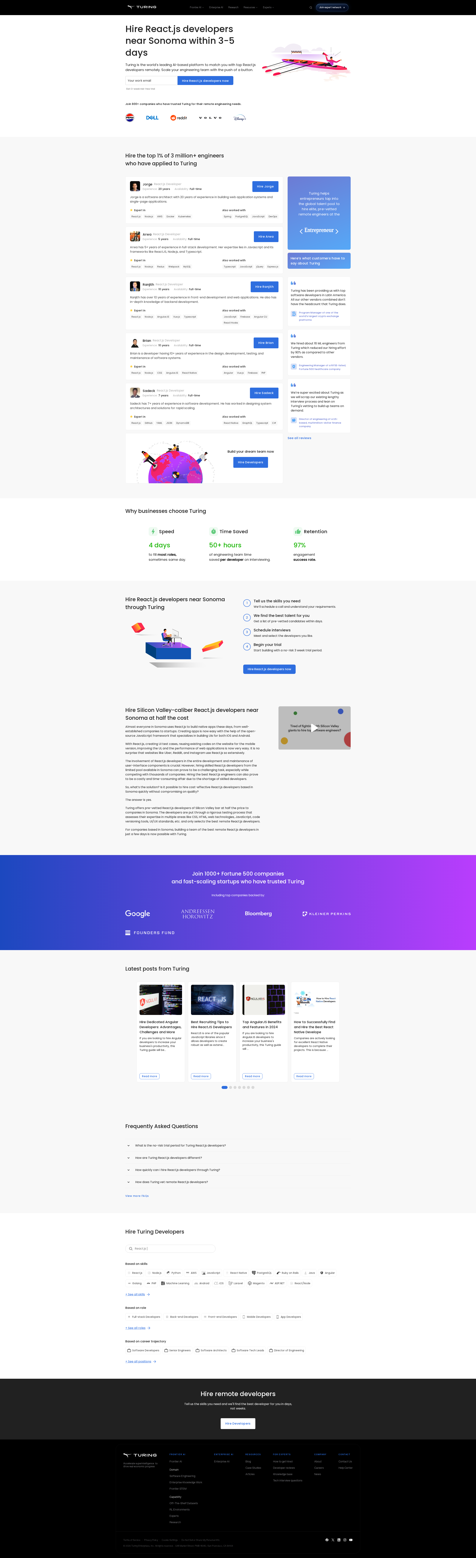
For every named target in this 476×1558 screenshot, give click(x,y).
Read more (149, 1076)
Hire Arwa (266, 236)
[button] (319, 208)
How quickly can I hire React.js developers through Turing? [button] (177, 1170)
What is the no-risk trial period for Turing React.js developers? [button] (180, 1145)
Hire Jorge (265, 186)
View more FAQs (137, 1196)
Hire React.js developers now (205, 81)
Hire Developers (250, 462)
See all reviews (299, 438)
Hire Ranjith (264, 287)
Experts (267, 7)
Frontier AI (195, 7)
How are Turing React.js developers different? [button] (168, 1158)
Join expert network (330, 7)
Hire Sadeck (264, 393)
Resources (249, 7)
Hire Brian (266, 343)
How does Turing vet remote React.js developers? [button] (171, 1182)
